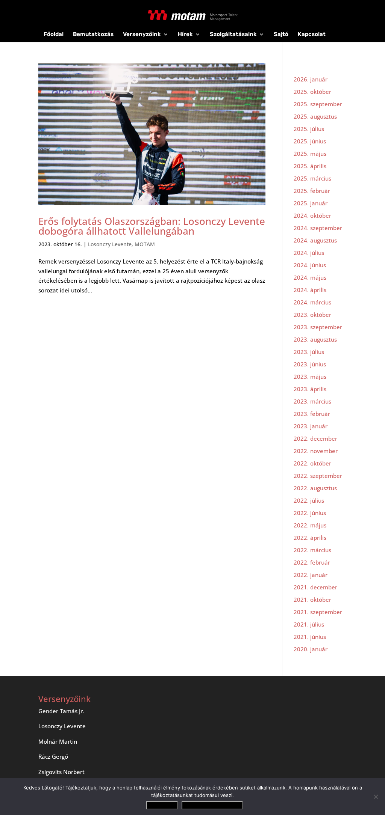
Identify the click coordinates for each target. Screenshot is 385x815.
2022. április (310, 537)
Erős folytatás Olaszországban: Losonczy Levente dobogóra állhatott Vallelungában (151, 226)
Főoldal (54, 35)
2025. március (312, 178)
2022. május (310, 525)
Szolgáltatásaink (233, 35)
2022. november (316, 451)
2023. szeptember (318, 327)
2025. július (309, 129)
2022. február (312, 562)
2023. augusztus (315, 339)
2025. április (310, 166)
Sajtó (281, 35)
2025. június (310, 141)
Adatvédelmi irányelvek (212, 805)
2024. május (310, 277)
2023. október (312, 314)
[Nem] (375, 796)
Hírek (185, 35)
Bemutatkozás (93, 35)
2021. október (312, 599)
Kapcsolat (312, 35)
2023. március (312, 401)
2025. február (312, 190)
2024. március (312, 302)
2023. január (310, 426)
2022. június (310, 513)
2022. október (312, 463)
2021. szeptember (318, 612)
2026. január (310, 79)
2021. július (309, 624)
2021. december (315, 587)
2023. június (310, 364)
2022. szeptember (318, 475)
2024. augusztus (315, 240)
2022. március (312, 550)
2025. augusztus (315, 116)
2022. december (315, 438)
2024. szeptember (318, 228)
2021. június (310, 636)
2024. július (309, 252)
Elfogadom (162, 805)
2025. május (310, 153)
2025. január (310, 203)
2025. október (312, 91)
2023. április (310, 389)
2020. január (310, 649)
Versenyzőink (142, 35)
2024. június (310, 265)
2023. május (310, 376)
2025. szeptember (318, 104)
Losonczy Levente (110, 244)
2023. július (309, 352)
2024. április (310, 290)
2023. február (312, 413)
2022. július (309, 500)
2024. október (312, 215)
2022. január (310, 574)
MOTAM (145, 244)
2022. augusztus (315, 488)
